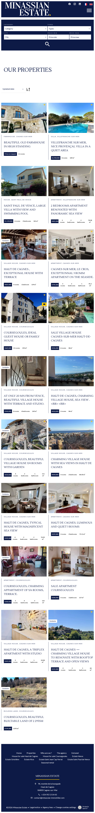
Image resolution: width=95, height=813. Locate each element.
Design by (86, 807)
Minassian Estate (47, 776)
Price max (74, 33)
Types (50, 24)
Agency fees (48, 807)
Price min (52, 33)
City (6, 33)
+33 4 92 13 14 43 (49, 794)
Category (8, 24)
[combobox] (25, 28)
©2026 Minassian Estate (16, 807)
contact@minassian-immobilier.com (49, 798)
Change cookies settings (65, 807)
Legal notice (35, 807)
